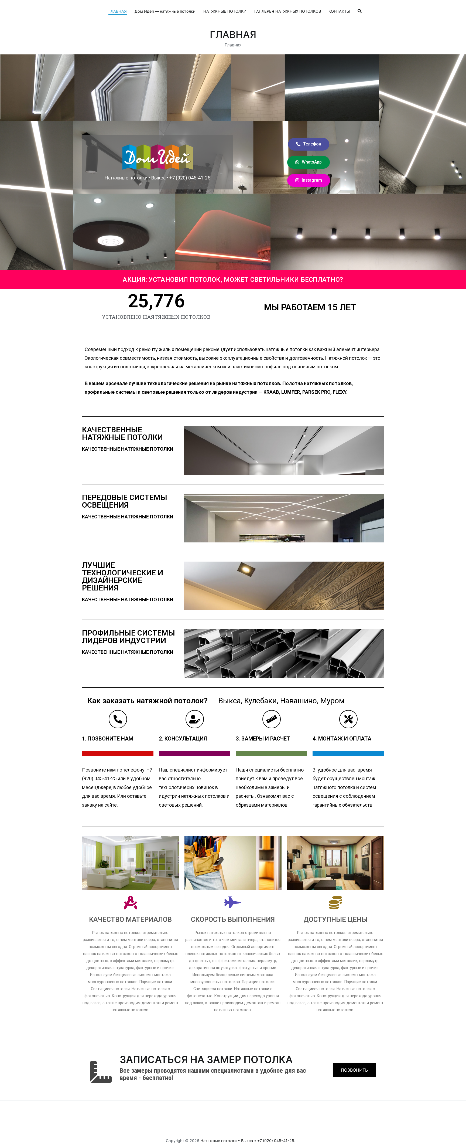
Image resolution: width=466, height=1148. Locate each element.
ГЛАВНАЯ (117, 11)
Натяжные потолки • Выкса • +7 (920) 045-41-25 (247, 1140)
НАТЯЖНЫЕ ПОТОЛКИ (224, 11)
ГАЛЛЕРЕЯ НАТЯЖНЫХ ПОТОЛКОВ (287, 11)
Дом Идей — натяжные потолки (165, 11)
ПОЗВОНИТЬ (354, 1070)
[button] (308, 144)
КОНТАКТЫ (339, 11)
